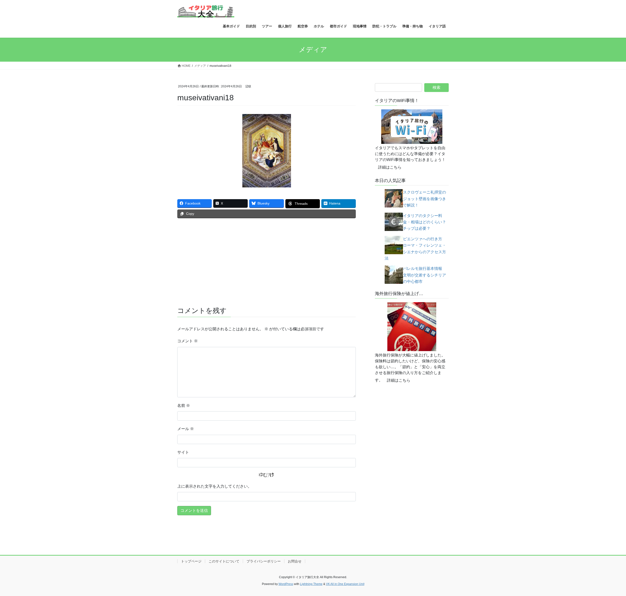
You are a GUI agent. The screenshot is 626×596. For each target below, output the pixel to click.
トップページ (191, 561)
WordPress (286, 584)
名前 (183, 405)
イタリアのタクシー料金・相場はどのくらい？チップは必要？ (424, 222)
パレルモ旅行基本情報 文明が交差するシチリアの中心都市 (424, 275)
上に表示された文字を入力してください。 (214, 486)
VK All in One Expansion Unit (345, 584)
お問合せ (295, 561)
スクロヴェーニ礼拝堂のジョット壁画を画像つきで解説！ (424, 198)
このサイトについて (224, 561)
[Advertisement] (266, 258)
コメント (187, 341)
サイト (183, 452)
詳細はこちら (390, 167)
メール (185, 429)
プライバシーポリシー (263, 561)
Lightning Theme (311, 584)
